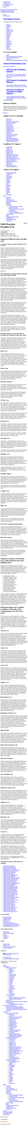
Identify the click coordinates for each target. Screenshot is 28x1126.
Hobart (7, 37)
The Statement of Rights (11, 201)
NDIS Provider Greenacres (9, 872)
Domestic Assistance (11, 122)
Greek (7, 183)
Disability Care (9, 129)
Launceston (9, 49)
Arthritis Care (9, 147)
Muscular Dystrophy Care (12, 156)
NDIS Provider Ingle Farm (9, 910)
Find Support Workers (11, 19)
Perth (7, 28)
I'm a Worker (6, 5)
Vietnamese (9, 194)
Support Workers (7, 917)
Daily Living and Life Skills (12, 121)
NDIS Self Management (11, 138)
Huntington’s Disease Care (12, 154)
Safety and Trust (10, 199)
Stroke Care (9, 164)
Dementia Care (9, 151)
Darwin (8, 38)
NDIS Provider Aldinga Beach (10, 890)
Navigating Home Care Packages (16, 209)
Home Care (9, 119)
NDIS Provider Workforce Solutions (14, 1006)
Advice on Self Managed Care (16, 212)
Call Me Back (6, 3)
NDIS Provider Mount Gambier (10, 886)
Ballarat (8, 45)
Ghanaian (8, 181)
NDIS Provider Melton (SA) (9, 881)
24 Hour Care (9, 124)
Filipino (8, 180)
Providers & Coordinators (9, 66)
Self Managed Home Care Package (14, 56)
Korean (8, 188)
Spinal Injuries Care (10, 165)
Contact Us (8, 220)
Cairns (7, 40)
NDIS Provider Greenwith (9, 908)
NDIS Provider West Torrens (10, 902)
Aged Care (8, 120)
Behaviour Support (10, 135)
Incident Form (9, 218)
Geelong (8, 42)
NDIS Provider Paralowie (9, 898)
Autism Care (9, 148)
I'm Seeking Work (7, 1113)
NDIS (7, 55)
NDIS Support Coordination (12, 139)
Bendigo (8, 46)
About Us (8, 197)
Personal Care (9, 125)
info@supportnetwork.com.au (11, 953)
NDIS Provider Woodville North (10, 879)
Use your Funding (10, 995)
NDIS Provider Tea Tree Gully (10, 899)
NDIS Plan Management (12, 141)
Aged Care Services (7, 922)
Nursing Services (10, 128)
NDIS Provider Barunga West (10, 880)
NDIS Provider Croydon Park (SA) (11, 870)
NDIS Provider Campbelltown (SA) (11, 882)
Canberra (8, 36)
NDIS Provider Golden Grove (10, 907)
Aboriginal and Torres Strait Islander (11, 173)
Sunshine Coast (9, 30)
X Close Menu (4, 962)
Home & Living (10, 1002)
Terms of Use (6, 945)
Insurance (8, 202)
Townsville (8, 41)
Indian (7, 184)
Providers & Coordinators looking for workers (16, 60)
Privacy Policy (6, 944)
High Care (8, 133)
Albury (8, 47)
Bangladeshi (9, 176)
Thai (7, 193)
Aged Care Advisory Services (16, 206)
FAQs (4, 934)
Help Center (6, 931)
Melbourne (8, 25)
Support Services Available (12, 1013)
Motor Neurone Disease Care (13, 158)
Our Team (8, 198)
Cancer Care (9, 149)
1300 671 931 (8, 954)
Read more (3, 271)
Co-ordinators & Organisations (10, 923)
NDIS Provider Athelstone (9, 905)
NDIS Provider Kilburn (8, 873)
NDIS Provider (6, 919)
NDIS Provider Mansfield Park (10, 875)
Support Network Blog (8, 933)
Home (4, 14)
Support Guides (9, 214)
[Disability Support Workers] (7, 10)
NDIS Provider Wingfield (9, 876)
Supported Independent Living (14, 63)
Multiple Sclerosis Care (11, 157)
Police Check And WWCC (9, 946)
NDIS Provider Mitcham (9, 885)
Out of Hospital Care (11, 160)
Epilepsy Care (9, 153)
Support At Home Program (12, 57)
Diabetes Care (9, 152)
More (4, 196)
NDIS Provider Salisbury (9, 895)
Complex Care (9, 132)
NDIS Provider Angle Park (9, 867)
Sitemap (5, 938)
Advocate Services (13, 211)
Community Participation (12, 134)
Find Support (6, 15)
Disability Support (10, 130)
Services (5, 112)
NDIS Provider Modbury (9, 901)
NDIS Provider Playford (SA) (10, 892)
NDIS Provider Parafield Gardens (11, 897)
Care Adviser (12, 210)
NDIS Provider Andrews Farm (10, 893)
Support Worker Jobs (11, 219)
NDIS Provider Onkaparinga (10, 889)
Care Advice (9, 205)
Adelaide (8, 34)
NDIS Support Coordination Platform (14, 1008)
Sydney (8, 24)
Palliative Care (9, 162)
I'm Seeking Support (8, 4)
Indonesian (8, 185)
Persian (8, 190)
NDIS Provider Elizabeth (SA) (10, 894)
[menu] (25, 223)
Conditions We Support (11, 1037)
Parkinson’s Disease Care (12, 161)
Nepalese (8, 189)
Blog (7, 215)
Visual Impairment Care (11, 166)
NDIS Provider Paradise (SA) (10, 884)
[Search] (4, 232)
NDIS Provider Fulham (8, 903)
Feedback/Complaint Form (12, 216)
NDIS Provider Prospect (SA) (10, 911)
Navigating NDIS (13, 207)
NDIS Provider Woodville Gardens (11, 877)
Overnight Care (9, 126)
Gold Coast (8, 32)
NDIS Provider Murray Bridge (10, 888)
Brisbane (8, 27)
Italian (7, 187)
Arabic (7, 175)
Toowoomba (9, 43)
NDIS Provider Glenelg (8, 906)
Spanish (8, 192)
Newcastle (8, 33)
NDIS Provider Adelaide (9, 866)
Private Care (9, 59)
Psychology (9, 137)
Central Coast (9, 29)
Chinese (8, 179)
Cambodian (9, 177)
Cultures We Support (11, 1059)
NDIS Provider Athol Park (9, 868)
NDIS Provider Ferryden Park (10, 871)
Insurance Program (7, 948)
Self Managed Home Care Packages (11, 925)
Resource (8, 203)
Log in (4, 7)
